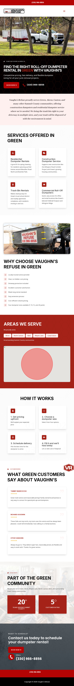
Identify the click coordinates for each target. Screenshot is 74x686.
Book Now (10, 85)
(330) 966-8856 (35, 84)
